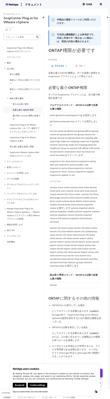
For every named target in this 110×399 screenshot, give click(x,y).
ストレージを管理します (18, 173)
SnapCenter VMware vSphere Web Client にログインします (24, 154)
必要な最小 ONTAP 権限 (23, 110)
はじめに (11, 68)
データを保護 (13, 178)
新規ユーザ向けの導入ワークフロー (25, 82)
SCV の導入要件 (17, 98)
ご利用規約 (6, 397)
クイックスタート (15, 161)
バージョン (9, 28)
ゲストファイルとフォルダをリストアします (23, 201)
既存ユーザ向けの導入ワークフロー (25, 91)
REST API (10, 230)
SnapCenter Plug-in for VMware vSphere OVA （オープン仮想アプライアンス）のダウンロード (25, 128)
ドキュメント (33, 4)
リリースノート (14, 57)
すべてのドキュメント (12, 14)
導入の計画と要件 (21, 104)
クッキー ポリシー (49, 397)
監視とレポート (14, 167)
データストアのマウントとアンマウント (23, 186)
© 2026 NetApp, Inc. (9, 393)
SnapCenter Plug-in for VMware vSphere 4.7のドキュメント (20, 50)
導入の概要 (15, 74)
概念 (9, 63)
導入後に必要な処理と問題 (22, 146)
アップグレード (14, 236)
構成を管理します (15, 224)
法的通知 (11, 242)
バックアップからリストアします (22, 193)
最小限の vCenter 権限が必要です (26, 117)
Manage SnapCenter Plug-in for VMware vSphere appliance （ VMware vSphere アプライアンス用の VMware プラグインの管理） (23, 213)
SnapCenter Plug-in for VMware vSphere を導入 (23, 139)
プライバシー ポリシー (26, 397)
